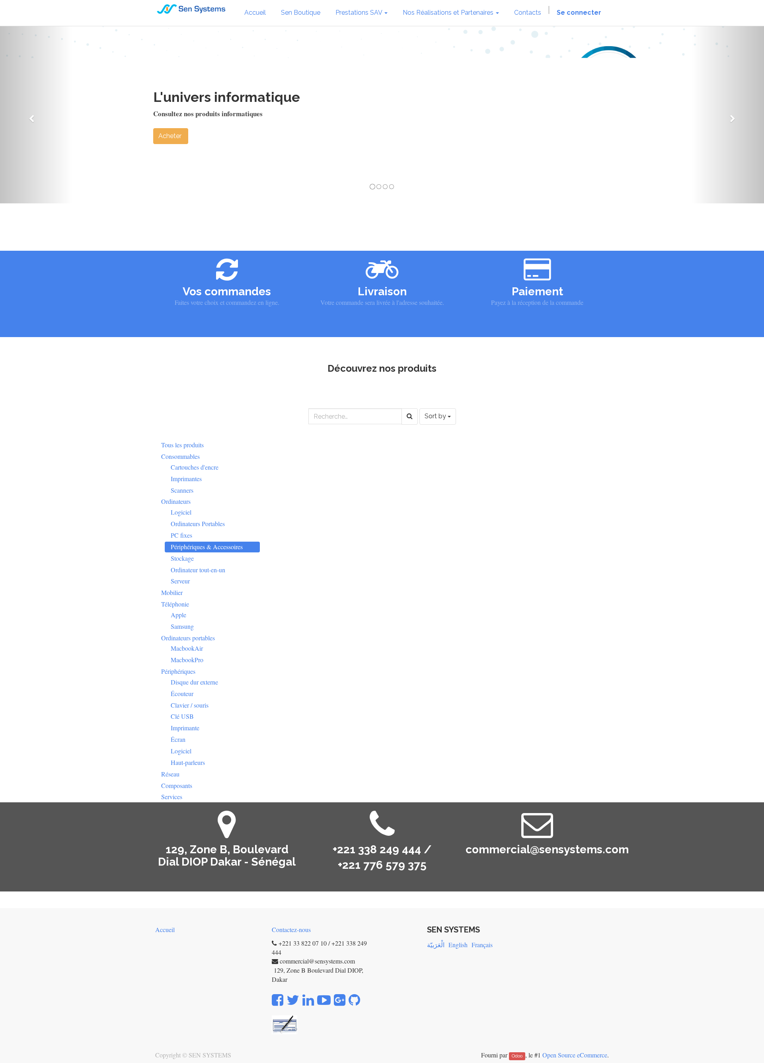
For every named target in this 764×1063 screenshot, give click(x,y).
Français (482, 944)
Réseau (170, 774)
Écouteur (182, 693)
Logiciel (181, 512)
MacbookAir (187, 648)
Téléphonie (175, 604)
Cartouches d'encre (194, 467)
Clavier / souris (190, 705)
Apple (178, 614)
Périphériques (178, 671)
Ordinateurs (176, 501)
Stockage (182, 558)
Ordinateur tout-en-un (198, 570)
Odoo (517, 1056)
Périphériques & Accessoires (207, 546)
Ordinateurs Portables (198, 523)
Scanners (182, 490)
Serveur (180, 581)
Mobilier (172, 592)
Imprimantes (186, 478)
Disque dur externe (194, 682)
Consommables (180, 456)
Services (171, 796)
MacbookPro (187, 659)
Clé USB (182, 716)
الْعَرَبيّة (435, 944)
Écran (178, 739)
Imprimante (185, 728)
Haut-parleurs (188, 762)
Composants (176, 785)
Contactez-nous (291, 929)
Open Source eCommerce (574, 1055)
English (458, 944)
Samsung (182, 626)
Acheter (170, 136)
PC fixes (181, 535)
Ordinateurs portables (188, 638)
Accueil (165, 929)
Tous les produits (182, 445)
